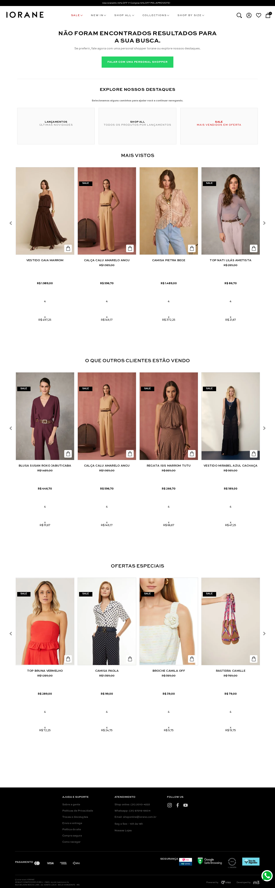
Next (264, 223)
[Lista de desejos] (258, 15)
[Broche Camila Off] (169, 621)
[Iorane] (24, 18)
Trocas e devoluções (75, 817)
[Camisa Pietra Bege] (169, 211)
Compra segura (72, 836)
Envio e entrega (72, 823)
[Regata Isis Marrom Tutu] (169, 416)
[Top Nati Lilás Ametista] (231, 211)
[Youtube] (185, 805)
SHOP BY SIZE (189, 15)
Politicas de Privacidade (77, 811)
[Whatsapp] (267, 876)
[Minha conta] (249, 15)
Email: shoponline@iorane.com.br (135, 817)
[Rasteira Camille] (231, 621)
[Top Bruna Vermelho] (45, 621)
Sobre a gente (71, 804)
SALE (75, 15)
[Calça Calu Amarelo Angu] (107, 211)
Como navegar (71, 842)
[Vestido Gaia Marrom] (45, 211)
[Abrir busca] (239, 15)
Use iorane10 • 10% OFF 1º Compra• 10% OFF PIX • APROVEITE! (136, 3)
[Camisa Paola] (107, 621)
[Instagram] (169, 805)
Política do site (71, 829)
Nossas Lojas (123, 830)
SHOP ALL (122, 15)
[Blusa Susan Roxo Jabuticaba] (45, 416)
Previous (11, 223)
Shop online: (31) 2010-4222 (132, 804)
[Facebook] (177, 805)
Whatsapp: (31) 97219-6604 (132, 811)
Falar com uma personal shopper (137, 62)
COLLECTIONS (154, 15)
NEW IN (97, 15)
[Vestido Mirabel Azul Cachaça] (231, 416)
